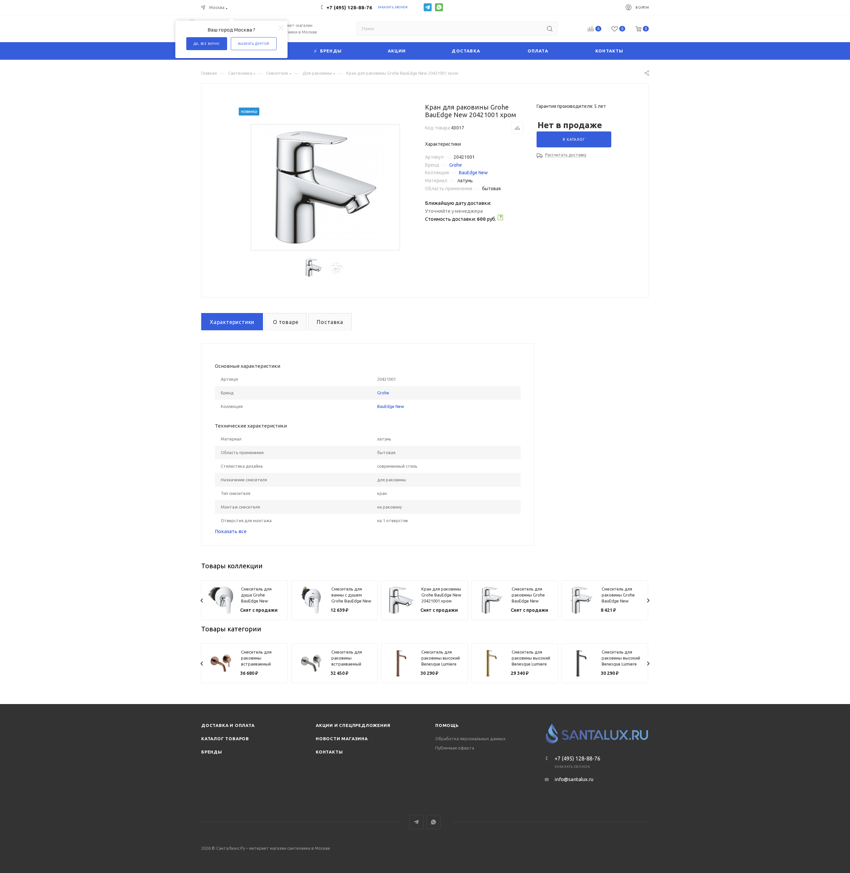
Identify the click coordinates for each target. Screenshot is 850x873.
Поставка (330, 322)
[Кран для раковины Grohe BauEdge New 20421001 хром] (325, 187)
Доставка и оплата (228, 725)
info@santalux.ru (573, 779)
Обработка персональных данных (470, 738)
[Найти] (550, 29)
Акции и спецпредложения (353, 725)
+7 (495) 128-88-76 (349, 7)
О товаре (285, 322)
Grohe (455, 165)
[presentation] (202, 600)
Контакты (329, 752)
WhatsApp (439, 7)
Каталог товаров (225, 738)
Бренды (211, 752)
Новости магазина (342, 738)
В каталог (574, 139)
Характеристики (232, 322)
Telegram (428, 7)
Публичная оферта (454, 748)
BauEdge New (473, 172)
